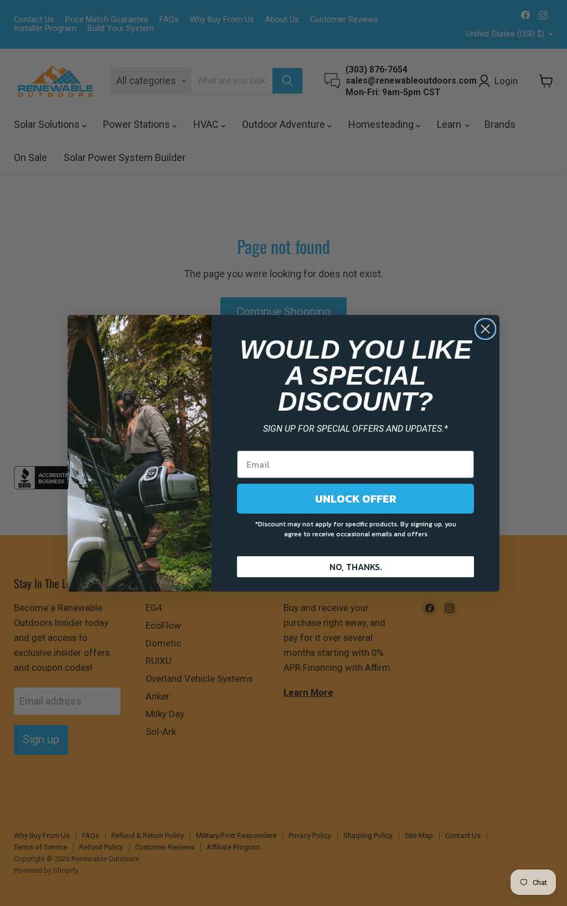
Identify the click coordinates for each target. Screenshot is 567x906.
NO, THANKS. (355, 566)
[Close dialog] (485, 329)
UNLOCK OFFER (355, 498)
